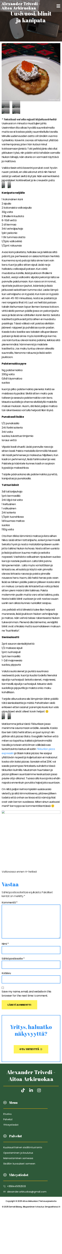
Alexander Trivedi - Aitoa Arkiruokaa (31, 1075)
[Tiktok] (23, 1090)
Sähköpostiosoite (13, 958)
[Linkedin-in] (31, 1090)
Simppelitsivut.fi (31, 1206)
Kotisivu (6, 973)
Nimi (5, 944)
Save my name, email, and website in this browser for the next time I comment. (26, 994)
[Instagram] (39, 1090)
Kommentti (10, 902)
